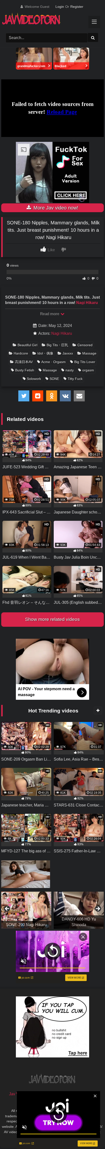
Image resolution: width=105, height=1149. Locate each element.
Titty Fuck (75, 379)
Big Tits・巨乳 (57, 345)
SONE (54, 379)
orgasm (88, 370)
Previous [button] (7, 909)
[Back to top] (89, 1134)
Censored (85, 345)
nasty (69, 370)
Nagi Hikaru (87, 303)
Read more (50, 314)
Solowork (34, 379)
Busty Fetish (24, 370)
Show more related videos (52, 619)
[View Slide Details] (27, 910)
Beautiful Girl (27, 345)
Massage (89, 353)
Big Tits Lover (84, 362)
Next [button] (97, 909)
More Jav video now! (55, 207)
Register (76, 7)
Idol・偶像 (45, 353)
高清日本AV (24, 362)
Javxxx (68, 353)
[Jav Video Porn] (47, 20)
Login (59, 7)
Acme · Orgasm (53, 362)
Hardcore (21, 353)
